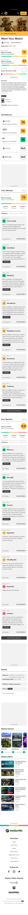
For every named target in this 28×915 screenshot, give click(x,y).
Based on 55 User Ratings (7, 63)
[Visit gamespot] (14, 883)
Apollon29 (9, 587)
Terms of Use (14, 858)
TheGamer (8, 386)
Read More (6, 261)
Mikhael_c (8, 450)
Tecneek (8, 505)
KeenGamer (9, 359)
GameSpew (9, 248)
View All (24, 190)
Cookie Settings (14, 861)
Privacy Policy (14, 851)
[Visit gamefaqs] (14, 893)
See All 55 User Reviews (14, 638)
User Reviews (6, 419)
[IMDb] (22, 901)
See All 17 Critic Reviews (14, 411)
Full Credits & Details (8, 693)
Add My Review (14, 77)
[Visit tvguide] (14, 888)
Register (23, 13)
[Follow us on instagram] (14, 872)
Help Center (14, 845)
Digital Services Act (14, 855)
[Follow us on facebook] (8, 872)
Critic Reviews (7, 190)
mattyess (8, 613)
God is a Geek (9, 221)
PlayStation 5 (21, 239)
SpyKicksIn (9, 533)
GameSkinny (9, 303)
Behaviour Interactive (10, 33)
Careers (14, 848)
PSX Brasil (8, 276)
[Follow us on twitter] (19, 872)
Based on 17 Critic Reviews (7, 54)
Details (4, 669)
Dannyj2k (8, 477)
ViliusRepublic (10, 560)
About (14, 842)
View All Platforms (16, 42)
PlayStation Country (11, 331)
